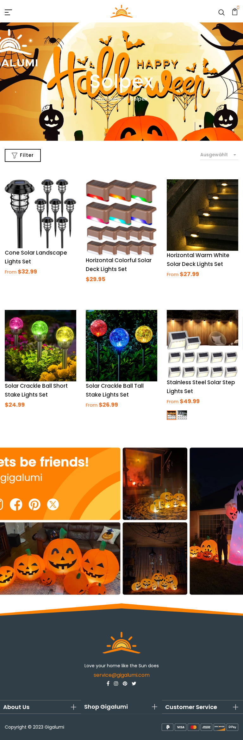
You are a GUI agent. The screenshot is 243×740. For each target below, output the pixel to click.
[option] (121, 521)
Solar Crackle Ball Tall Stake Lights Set (115, 390)
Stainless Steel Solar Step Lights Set (201, 387)
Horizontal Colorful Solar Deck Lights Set (119, 264)
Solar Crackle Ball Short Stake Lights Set (36, 390)
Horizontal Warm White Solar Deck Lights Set (198, 259)
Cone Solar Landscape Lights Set (36, 257)
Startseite (108, 98)
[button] (40, 707)
